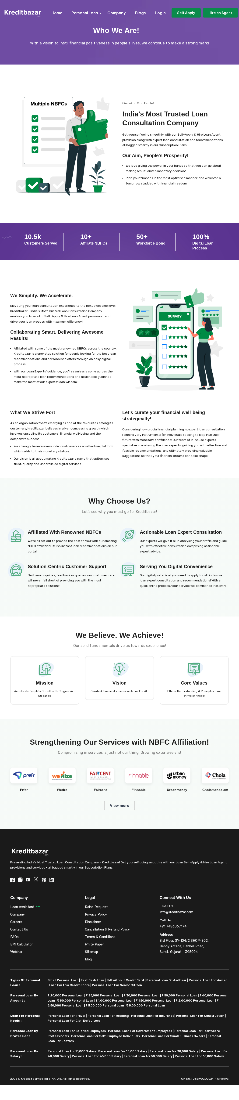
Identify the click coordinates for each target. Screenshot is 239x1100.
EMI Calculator (21, 944)
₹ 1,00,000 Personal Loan (114, 1000)
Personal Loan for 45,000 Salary (96, 1056)
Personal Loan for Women (208, 980)
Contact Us (19, 929)
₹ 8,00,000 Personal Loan (145, 1005)
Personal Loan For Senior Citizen (117, 985)
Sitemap (91, 952)
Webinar (16, 952)
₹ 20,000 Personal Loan (66, 995)
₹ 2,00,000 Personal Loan (195, 1000)
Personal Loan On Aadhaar (166, 980)
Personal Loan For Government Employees (140, 1031)
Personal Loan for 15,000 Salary (72, 1051)
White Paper (94, 944)
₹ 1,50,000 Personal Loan (154, 1000)
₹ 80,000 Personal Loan (75, 1000)
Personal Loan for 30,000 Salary (174, 1051)
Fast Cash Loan (92, 980)
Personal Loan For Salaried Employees (77, 1031)
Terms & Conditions (100, 937)
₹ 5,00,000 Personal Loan (105, 1005)
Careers (16, 922)
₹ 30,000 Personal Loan (141, 995)
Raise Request (96, 907)
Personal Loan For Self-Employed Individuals (105, 1036)
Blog (88, 959)
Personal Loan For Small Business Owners (173, 1036)
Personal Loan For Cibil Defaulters (74, 1020)
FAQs (14, 937)
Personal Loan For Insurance (152, 1015)
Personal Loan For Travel (66, 1015)
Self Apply (186, 12)
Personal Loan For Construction (200, 1015)
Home (57, 12)
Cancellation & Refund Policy (107, 929)
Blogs (140, 12)
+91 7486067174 (173, 926)
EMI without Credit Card (125, 980)
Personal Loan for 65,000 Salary (199, 1056)
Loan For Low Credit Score (69, 985)
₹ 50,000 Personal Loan (179, 995)
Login (160, 12)
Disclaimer (93, 922)
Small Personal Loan (63, 980)
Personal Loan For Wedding (108, 1015)
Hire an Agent (220, 12)
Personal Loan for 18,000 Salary (122, 1051)
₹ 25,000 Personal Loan (103, 995)
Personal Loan (85, 12)
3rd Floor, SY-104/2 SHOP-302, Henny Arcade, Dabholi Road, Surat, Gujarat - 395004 (184, 946)
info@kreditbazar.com (176, 912)
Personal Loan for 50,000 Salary (147, 1056)
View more (119, 805)
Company (116, 12)
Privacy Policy (96, 914)
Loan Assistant (22, 907)
